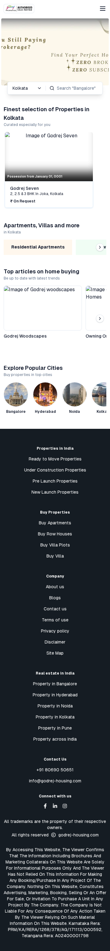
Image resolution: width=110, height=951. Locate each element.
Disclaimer (55, 642)
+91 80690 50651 (55, 769)
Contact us (55, 608)
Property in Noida (55, 705)
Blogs (55, 597)
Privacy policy (55, 630)
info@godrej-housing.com (55, 780)
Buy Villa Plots (55, 544)
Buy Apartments (55, 522)
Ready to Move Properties (55, 458)
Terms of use (55, 619)
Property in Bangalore (55, 683)
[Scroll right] (100, 170)
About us (55, 586)
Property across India (55, 739)
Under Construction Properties (55, 470)
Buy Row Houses (55, 533)
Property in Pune (55, 728)
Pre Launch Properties (55, 481)
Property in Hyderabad (55, 694)
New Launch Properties (55, 492)
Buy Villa (55, 556)
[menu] (102, 8)
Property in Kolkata (55, 716)
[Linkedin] (55, 806)
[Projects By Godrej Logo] (19, 8)
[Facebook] (45, 806)
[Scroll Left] (10, 170)
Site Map (55, 653)
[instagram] (64, 806)
